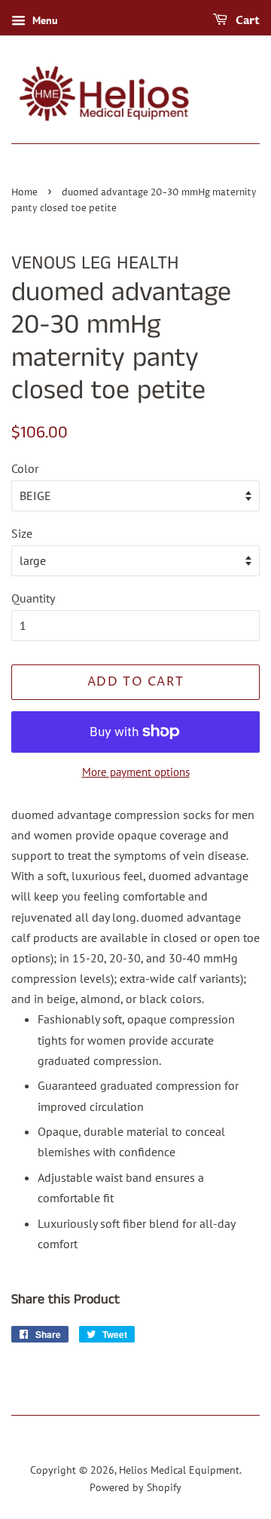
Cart (246, 21)
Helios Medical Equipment (179, 1470)
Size (21, 533)
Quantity (33, 598)
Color (24, 468)
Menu (43, 20)
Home (24, 192)
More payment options (136, 772)
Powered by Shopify (135, 1487)
